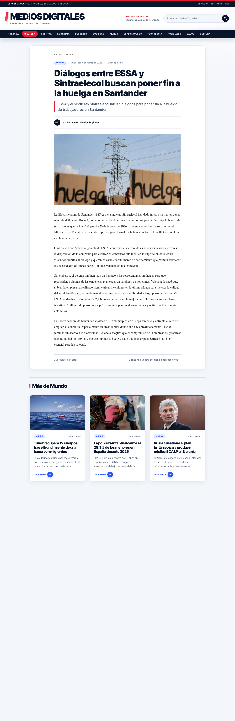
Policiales (174, 34)
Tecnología (154, 34)
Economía (63, 34)
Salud (190, 34)
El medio (203, 4)
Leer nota (42, 474)
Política (46, 34)
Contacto (216, 4)
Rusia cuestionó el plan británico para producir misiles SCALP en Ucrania (175, 447)
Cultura (205, 34)
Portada (13, 34)
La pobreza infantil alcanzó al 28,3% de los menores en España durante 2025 (117, 447)
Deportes (81, 34)
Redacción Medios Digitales (83, 122)
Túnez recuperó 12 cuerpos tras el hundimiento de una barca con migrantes (55, 447)
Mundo (114, 34)
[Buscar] (225, 18)
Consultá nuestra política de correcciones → (155, 359)
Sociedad (98, 34)
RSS (227, 4)
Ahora (31, 34)
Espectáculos (133, 34)
